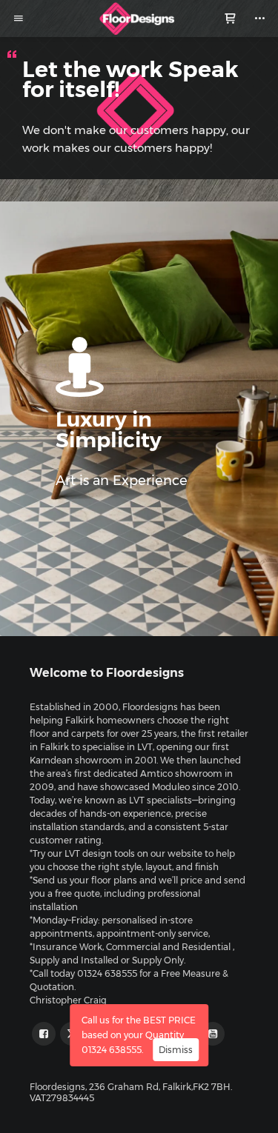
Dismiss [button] (176, 1049)
